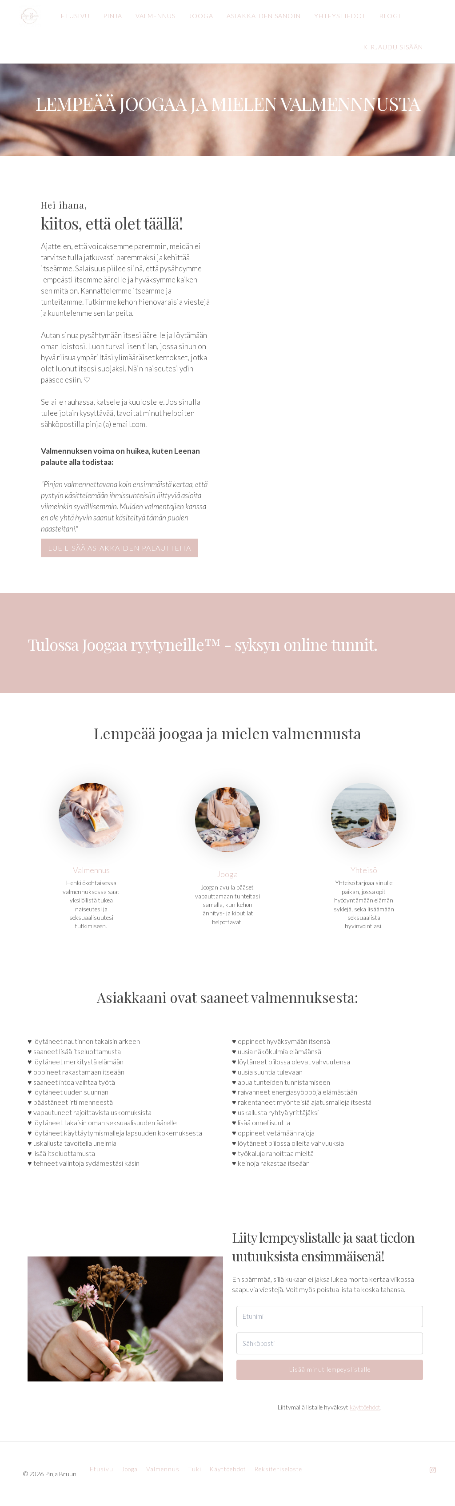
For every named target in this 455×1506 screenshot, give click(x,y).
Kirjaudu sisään (393, 47)
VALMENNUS (156, 16)
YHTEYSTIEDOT (340, 16)
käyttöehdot (365, 1407)
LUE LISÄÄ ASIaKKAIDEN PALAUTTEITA (119, 548)
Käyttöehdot (228, 1469)
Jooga (227, 874)
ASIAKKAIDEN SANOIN (264, 16)
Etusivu (101, 1469)
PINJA (112, 16)
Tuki (194, 1469)
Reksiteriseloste (278, 1469)
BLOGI (390, 16)
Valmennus (91, 870)
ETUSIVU (75, 16)
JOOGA (201, 16)
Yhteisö (364, 870)
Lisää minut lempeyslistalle (330, 1369)
